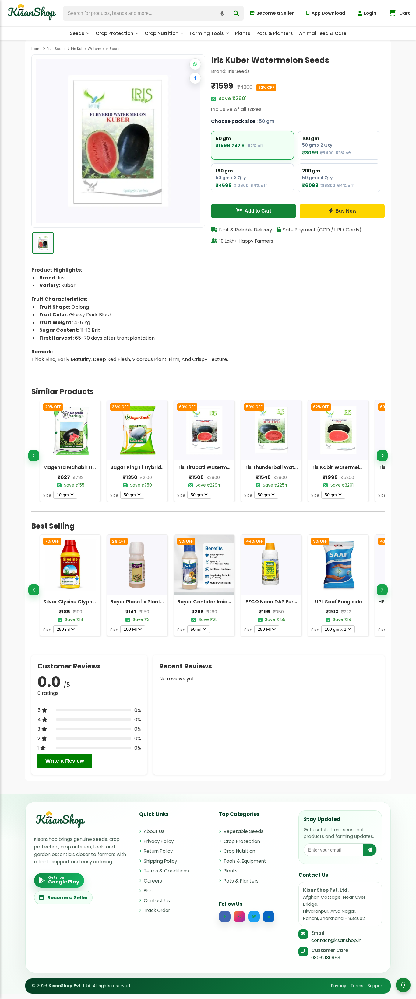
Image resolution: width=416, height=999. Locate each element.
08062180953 (325, 957)
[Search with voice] (222, 13)
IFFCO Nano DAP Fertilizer (275, 601)
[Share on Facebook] (195, 78)
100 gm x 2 (335, 629)
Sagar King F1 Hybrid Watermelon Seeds (160, 467)
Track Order (157, 910)
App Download (328, 13)
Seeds (77, 33)
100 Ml (130, 629)
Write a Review (64, 761)
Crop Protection (114, 33)
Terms (357, 986)
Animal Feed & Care (322, 33)
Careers (153, 881)
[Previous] (33, 455)
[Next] (382, 455)
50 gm (130, 494)
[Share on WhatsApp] (195, 64)
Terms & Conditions (166, 871)
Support (376, 986)
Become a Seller (275, 13)
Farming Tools (207, 33)
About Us (154, 831)
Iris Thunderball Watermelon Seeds (287, 467)
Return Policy (158, 851)
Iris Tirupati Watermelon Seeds (215, 467)
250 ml (63, 629)
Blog (148, 890)
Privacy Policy (159, 841)
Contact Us (157, 900)
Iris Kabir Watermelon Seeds (346, 467)
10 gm (63, 494)
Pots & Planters (274, 33)
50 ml (196, 629)
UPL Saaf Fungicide (338, 601)
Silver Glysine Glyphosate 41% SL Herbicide (96, 601)
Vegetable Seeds (243, 831)
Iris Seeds (238, 71)
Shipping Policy (160, 861)
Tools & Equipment (245, 861)
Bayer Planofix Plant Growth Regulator (158, 601)
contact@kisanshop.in (336, 940)
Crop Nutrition (161, 33)
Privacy (338, 986)
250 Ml (264, 629)
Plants (242, 33)
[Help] (403, 985)
